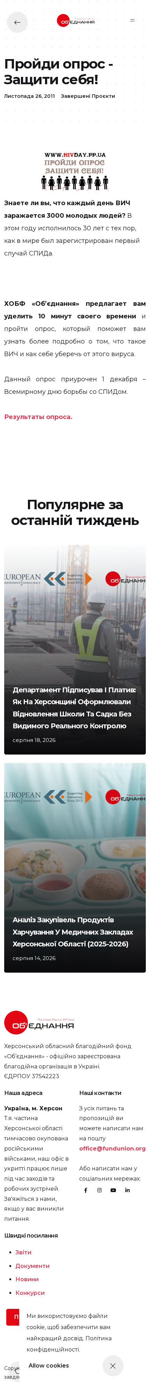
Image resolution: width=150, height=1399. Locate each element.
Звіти (23, 1252)
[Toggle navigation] (132, 20)
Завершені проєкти (88, 96)
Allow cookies (49, 1365)
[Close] (113, 1365)
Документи (32, 1266)
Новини (27, 1279)
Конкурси (30, 1293)
